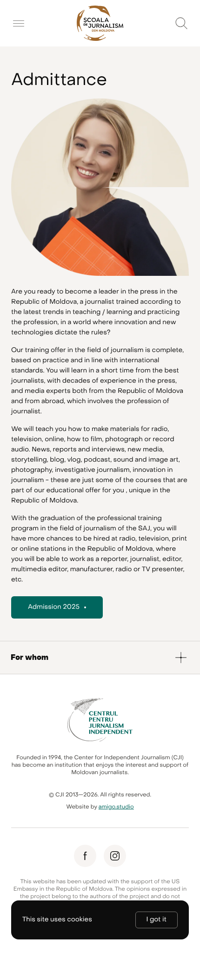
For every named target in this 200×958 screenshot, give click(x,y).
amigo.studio (116, 807)
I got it (157, 920)
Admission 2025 (54, 607)
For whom (29, 657)
